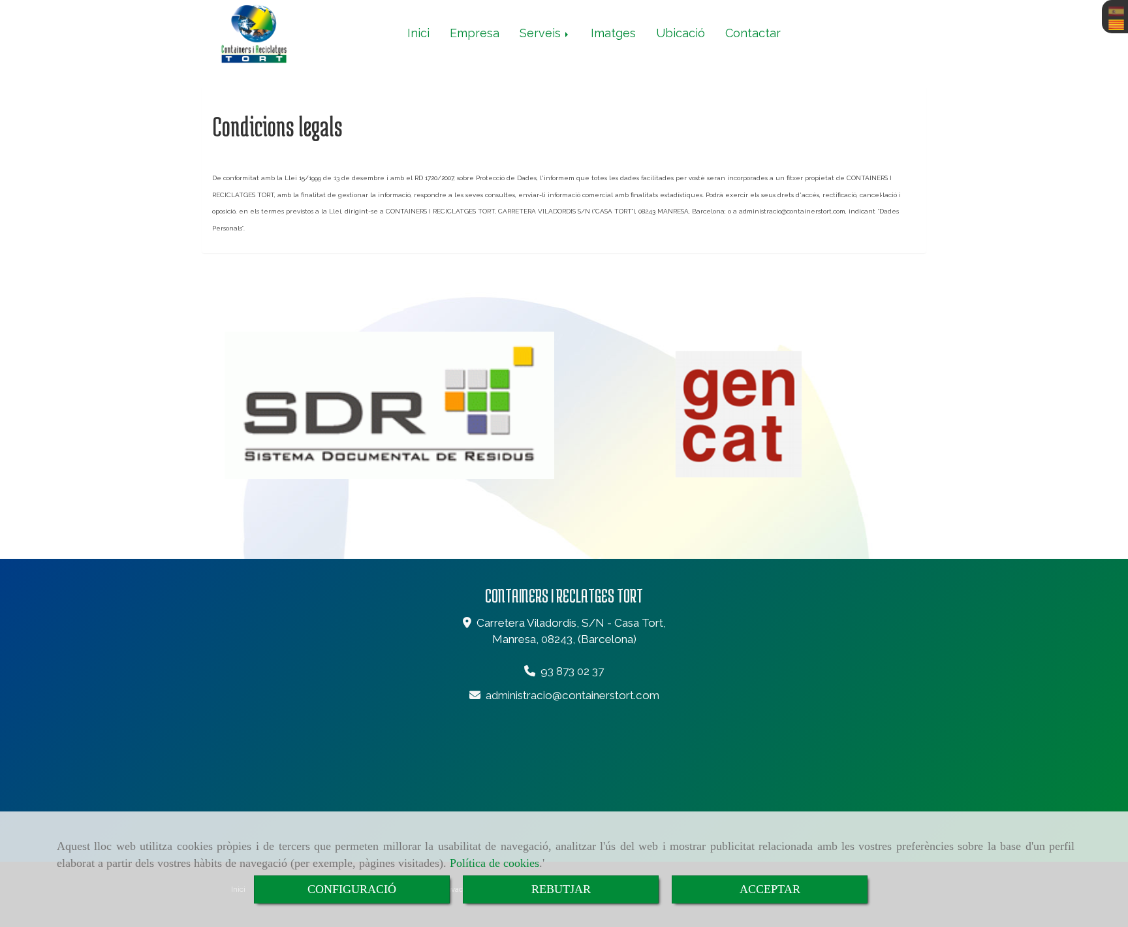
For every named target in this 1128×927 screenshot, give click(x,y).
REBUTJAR (561, 889)
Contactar (753, 33)
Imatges (613, 33)
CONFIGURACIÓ (351, 889)
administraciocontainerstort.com (572, 695)
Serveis (542, 33)
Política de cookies (494, 863)
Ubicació (680, 33)
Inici (418, 33)
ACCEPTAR (770, 889)
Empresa (474, 33)
